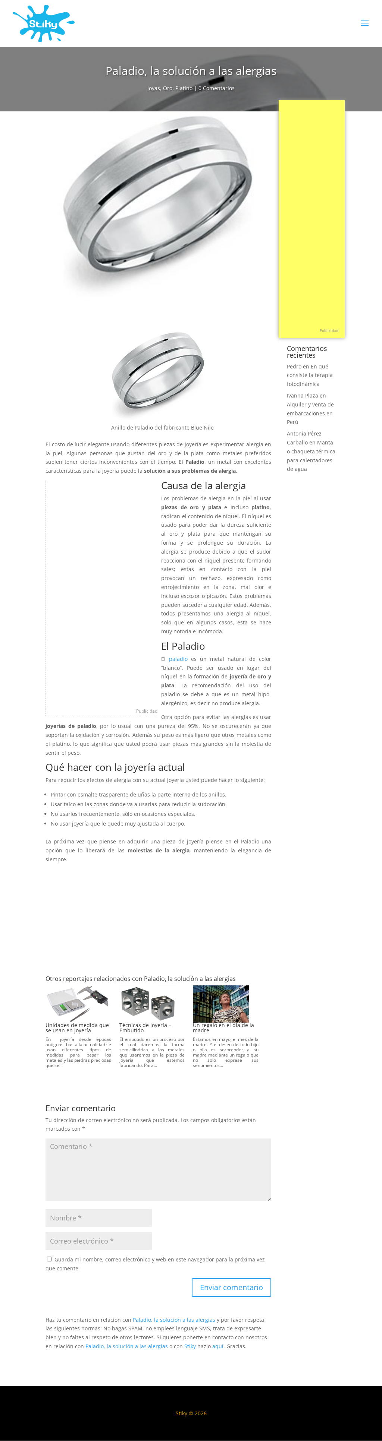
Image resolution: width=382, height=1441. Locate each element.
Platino (183, 88)
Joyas (153, 88)
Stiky (190, 1346)
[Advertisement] (102, 592)
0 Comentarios (216, 88)
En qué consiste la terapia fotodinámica (310, 375)
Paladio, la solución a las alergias (174, 1319)
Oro (167, 88)
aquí (217, 1346)
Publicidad (146, 711)
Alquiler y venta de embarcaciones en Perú (310, 413)
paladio (178, 658)
